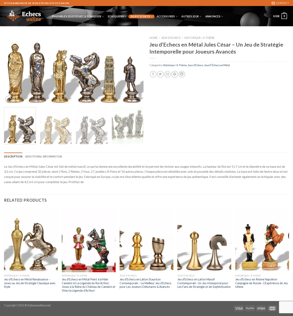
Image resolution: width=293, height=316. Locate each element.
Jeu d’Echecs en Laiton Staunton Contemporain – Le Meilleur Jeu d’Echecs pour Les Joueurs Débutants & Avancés (145, 283)
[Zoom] (9, 99)
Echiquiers (116, 16)
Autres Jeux (190, 16)
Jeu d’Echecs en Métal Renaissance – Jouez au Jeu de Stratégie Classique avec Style (30, 283)
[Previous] (11, 69)
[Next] (135, 69)
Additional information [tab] (43, 156)
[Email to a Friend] (167, 74)
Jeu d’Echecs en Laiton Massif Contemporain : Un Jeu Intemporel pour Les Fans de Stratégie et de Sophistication (204, 283)
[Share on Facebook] (153, 74)
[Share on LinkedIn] (182, 74)
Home (153, 37)
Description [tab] (13, 156)
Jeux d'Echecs (171, 37)
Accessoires (166, 16)
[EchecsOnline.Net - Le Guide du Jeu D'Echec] (24, 16)
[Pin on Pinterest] (174, 74)
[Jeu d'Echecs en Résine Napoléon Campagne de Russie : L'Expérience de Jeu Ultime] (262, 239)
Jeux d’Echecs (140, 16)
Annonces (212, 16)
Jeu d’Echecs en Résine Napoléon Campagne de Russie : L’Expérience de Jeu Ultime (261, 283)
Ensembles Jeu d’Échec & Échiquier (76, 16)
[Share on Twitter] (160, 74)
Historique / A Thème (199, 37)
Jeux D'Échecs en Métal (217, 65)
